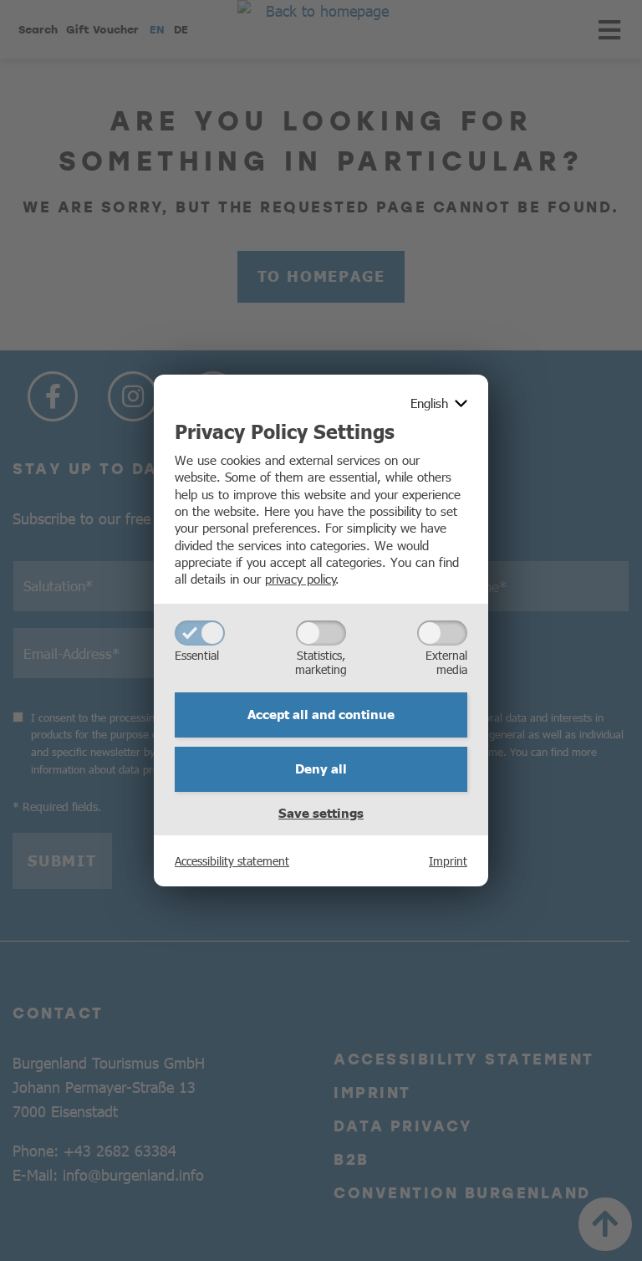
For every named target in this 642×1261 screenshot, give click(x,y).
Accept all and (321, 714)
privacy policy (300, 578)
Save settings (321, 812)
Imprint (448, 860)
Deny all (321, 768)
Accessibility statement (232, 860)
